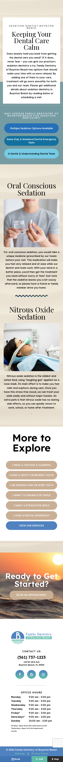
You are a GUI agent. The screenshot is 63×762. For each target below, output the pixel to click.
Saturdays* (18, 716)
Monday (16, 697)
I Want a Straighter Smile (31, 505)
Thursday (17, 708)
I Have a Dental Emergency (31, 515)
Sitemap (20, 753)
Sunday (15, 720)
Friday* (15, 712)
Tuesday (16, 700)
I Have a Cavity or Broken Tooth (31, 475)
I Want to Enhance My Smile (31, 495)
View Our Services (31, 525)
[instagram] (43, 674)
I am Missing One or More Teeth (31, 485)
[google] (31, 674)
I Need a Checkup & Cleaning (31, 465)
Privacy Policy (40, 753)
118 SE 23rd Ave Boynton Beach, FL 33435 (31, 663)
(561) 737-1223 (31, 657)
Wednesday (18, 705)
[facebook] (19, 674)
